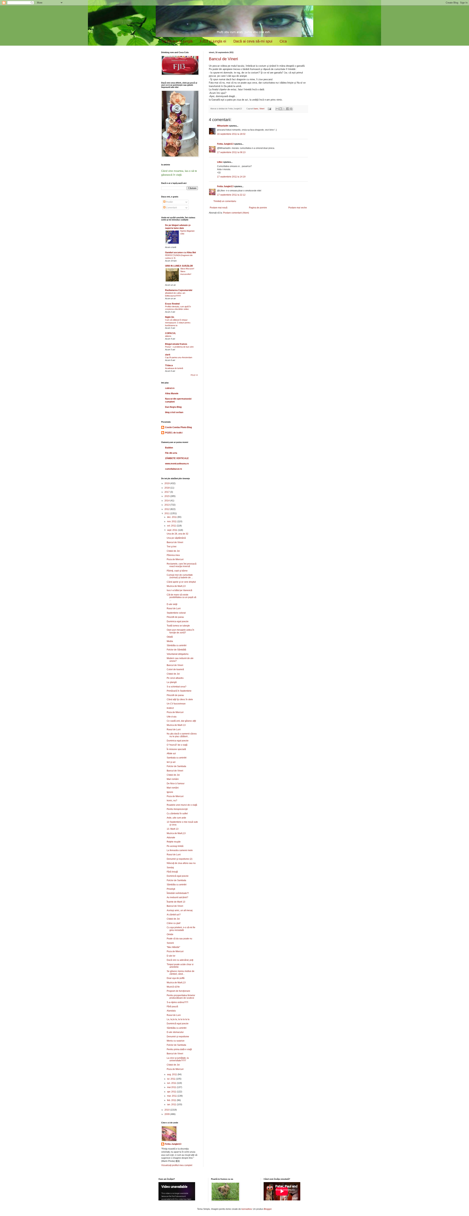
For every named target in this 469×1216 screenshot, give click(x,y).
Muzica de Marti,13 (176, 586)
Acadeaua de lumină (174, 368)
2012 (167, 509)
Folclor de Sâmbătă (176, 649)
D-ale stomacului (175, 1032)
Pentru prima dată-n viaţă (179, 1049)
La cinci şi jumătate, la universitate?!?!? (178, 1059)
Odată (170, 637)
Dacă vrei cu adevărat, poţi (180, 960)
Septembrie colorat (176, 613)
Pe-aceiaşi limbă (175, 846)
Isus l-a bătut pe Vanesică (179, 590)
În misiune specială (176, 749)
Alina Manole (171, 393)
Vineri (261, 108)
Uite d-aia (171, 716)
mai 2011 (172, 1087)
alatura (168, 336)
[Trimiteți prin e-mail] (277, 109)
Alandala (171, 1010)
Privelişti (171, 889)
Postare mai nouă (218, 207)
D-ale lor (171, 956)
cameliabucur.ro (173, 469)
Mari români (173, 779)
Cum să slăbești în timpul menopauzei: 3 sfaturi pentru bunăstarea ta (177, 322)
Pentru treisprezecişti (177, 809)
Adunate (171, 837)
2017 (167, 492)
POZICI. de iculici (173, 432)
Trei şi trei (171, 546)
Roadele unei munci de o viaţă (182, 805)
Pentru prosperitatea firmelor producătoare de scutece (181, 996)
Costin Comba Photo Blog (178, 427)
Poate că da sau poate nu (179, 938)
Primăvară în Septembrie (179, 691)
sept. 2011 (172, 530)
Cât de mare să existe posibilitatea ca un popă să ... (181, 597)
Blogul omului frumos (176, 344)
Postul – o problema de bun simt (179, 347)
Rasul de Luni (174, 608)
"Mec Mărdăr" (173, 947)
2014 (167, 500)
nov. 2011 (172, 521)
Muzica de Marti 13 (176, 725)
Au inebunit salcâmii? (177, 897)
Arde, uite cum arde (176, 817)
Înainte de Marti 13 (176, 902)
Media (170, 641)
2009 (167, 1114)
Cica (283, 41)
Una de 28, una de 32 (177, 533)
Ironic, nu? (172, 800)
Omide (170, 934)
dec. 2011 (172, 517)
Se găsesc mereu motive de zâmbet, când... (180, 972)
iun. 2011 (172, 1083)
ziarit (167, 354)
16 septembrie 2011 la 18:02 (231, 134)
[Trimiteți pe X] (284, 109)
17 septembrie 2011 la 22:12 (231, 195)
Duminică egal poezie (178, 876)
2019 (167, 483)
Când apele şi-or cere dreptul (181, 582)
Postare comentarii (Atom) (236, 212)
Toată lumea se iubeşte (178, 625)
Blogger (268, 1209)
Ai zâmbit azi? (174, 914)
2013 (167, 505)
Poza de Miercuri (175, 559)
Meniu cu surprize (175, 1040)
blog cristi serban (174, 412)
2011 (167, 513)
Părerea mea (173, 555)
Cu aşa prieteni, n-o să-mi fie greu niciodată (181, 928)
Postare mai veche (297, 207)
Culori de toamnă (175, 669)
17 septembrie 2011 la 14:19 (231, 176)
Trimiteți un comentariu (224, 201)
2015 (167, 496)
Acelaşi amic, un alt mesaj (180, 910)
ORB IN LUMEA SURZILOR (179, 266)
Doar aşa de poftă (175, 978)
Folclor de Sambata (176, 766)
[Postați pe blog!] (280, 109)
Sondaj (170, 867)
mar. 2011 (172, 1096)
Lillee (220, 162)
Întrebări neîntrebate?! (178, 893)
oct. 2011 (172, 525)
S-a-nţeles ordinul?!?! (177, 1002)
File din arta (171, 453)
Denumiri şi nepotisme (178, 1036)
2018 (167, 488)
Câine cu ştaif (173, 923)
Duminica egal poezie (178, 621)
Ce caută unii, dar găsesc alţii (181, 721)
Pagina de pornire (258, 207)
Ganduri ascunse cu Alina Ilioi (180, 252)
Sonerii (170, 943)
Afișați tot (194, 375)
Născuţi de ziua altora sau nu (181, 863)
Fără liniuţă (172, 871)
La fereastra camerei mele (180, 850)
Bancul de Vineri (223, 59)
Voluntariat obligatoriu (178, 654)
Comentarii (171, 207)
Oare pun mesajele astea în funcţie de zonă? (180, 631)
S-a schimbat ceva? (176, 686)
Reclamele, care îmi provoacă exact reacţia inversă (181, 565)
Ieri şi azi (171, 762)
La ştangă (172, 682)
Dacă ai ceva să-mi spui (252, 41)
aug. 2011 (172, 1074)
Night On (169, 317)
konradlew (246, 1209)
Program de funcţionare (178, 991)
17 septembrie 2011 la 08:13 (231, 152)
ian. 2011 (172, 1104)
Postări (169, 202)
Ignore (170, 792)
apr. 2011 (172, 1091)
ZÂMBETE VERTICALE (177, 458)
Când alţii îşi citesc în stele (180, 699)
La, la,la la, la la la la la (178, 1019)
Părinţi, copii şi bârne (177, 570)
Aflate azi (171, 753)
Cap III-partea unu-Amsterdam (178, 357)
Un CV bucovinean (176, 703)
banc (256, 108)
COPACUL (170, 333)
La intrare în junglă (177, 41)
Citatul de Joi (173, 551)
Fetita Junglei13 (225, 144)
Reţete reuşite (174, 841)
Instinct (170, 708)
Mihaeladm (222, 126)
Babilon (169, 447)
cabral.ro (169, 388)
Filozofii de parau (175, 617)
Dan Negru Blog (173, 407)
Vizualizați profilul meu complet (176, 1165)
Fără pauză (172, 1006)
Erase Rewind (172, 303)
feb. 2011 (172, 1100)
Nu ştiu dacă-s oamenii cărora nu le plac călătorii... (182, 735)
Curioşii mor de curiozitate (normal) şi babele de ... (180, 576)
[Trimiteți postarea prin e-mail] (269, 108)
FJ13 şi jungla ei (213, 41)
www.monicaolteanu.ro (177, 463)
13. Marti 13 (172, 829)
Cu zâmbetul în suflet (177, 813)
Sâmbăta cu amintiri (177, 645)
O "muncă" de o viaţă (177, 745)
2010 (167, 1110)
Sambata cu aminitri (177, 757)
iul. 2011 (171, 1079)
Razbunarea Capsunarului (178, 290)
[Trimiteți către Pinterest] (291, 109)
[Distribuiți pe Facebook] (287, 109)
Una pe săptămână (176, 538)
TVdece (169, 365)
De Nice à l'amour (175, 783)
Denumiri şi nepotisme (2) (179, 859)
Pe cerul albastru (175, 678)
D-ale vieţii (172, 604)
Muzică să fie (173, 986)
